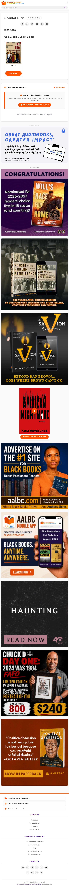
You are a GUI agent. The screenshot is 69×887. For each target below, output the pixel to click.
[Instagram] (23, 867)
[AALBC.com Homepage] (12, 3)
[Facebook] (32, 867)
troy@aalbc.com (35, 851)
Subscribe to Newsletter (34, 842)
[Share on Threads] (32, 24)
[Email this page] (47, 24)
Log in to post (60, 87)
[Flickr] (41, 872)
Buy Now (13, 73)
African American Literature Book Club (29, 884)
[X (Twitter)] (37, 867)
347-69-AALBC (35, 854)
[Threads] (41, 867)
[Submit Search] (65, 8)
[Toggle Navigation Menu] (66, 3)
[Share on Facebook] (22, 24)
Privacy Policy (34, 823)
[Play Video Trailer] (34, 411)
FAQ (34, 848)
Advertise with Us (34, 845)
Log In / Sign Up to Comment (36, 105)
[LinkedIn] (32, 872)
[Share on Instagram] (27, 24)
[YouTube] (27, 867)
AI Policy (34, 826)
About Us (34, 820)
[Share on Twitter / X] (42, 24)
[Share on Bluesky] (37, 24)
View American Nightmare (35, 437)
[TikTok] (27, 872)
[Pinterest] (37, 872)
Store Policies (34, 829)
